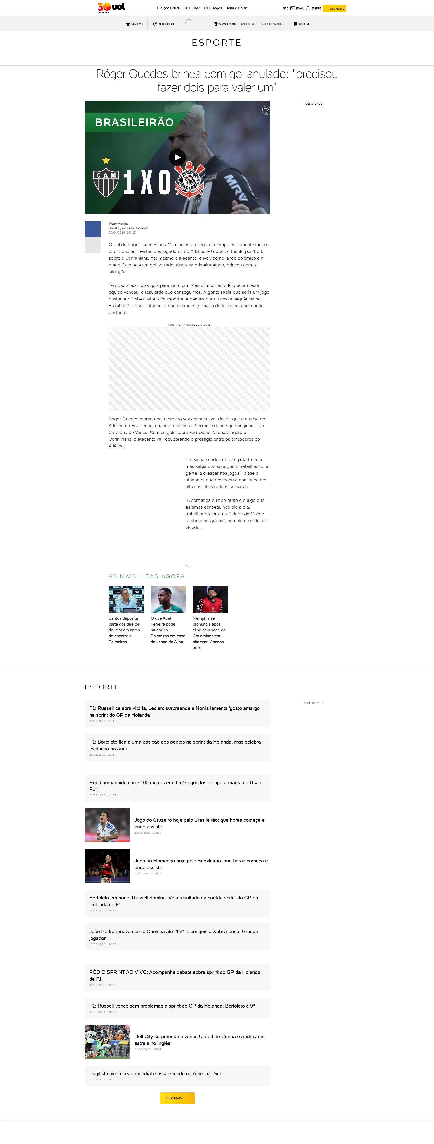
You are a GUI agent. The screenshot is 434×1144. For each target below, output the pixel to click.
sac (286, 8)
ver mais (174, 1098)
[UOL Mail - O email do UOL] (297, 8)
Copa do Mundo (271, 23)
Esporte (217, 42)
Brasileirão (248, 23)
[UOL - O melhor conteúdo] (111, 8)
